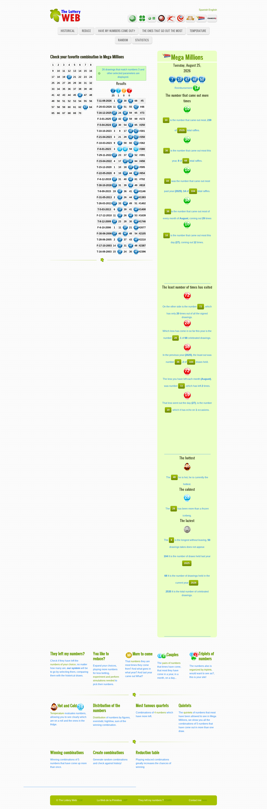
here (204, 800)
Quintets (185, 705)
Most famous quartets (152, 705)
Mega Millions (187, 57)
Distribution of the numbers (106, 708)
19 (168, 410)
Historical (68, 31)
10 (166, 120)
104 (193, 191)
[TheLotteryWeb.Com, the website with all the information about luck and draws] (65, 15)
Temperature (198, 31)
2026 (193, 582)
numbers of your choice (63, 664)
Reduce (86, 31)
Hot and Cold (67, 705)
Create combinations (108, 752)
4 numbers (160, 712)
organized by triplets (200, 669)
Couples (172, 654)
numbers (136, 661)
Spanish (203, 10)
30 (166, 150)
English (213, 10)
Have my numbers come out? (116, 31)
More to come (143, 653)
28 (175, 338)
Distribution (99, 717)
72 (200, 306)
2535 (182, 130)
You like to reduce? (101, 656)
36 (178, 362)
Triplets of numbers (206, 656)
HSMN (168, 800)
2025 (187, 563)
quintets (188, 712)
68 (185, 160)
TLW (80, 800)
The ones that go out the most (162, 31)
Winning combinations (67, 752)
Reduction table (147, 752)
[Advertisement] (187, 264)
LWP (124, 800)
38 (167, 211)
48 (174, 477)
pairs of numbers (171, 663)
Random (123, 40)
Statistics (142, 40)
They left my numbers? (67, 653)
